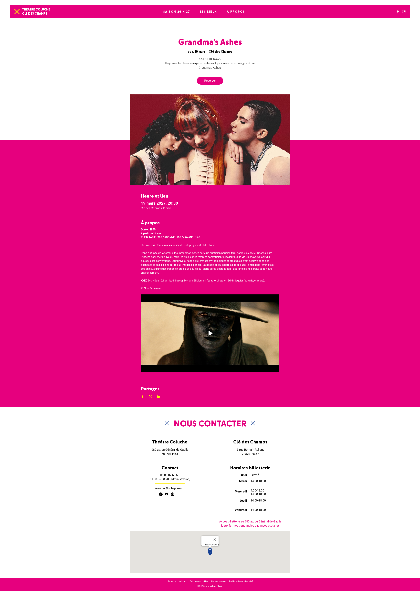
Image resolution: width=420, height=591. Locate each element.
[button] (176, 11)
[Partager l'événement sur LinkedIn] (158, 396)
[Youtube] (166, 494)
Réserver (210, 80)
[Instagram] (403, 11)
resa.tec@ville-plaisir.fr (170, 488)
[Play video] (210, 333)
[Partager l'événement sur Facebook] (142, 396)
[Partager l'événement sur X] (150, 396)
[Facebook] (398, 11)
